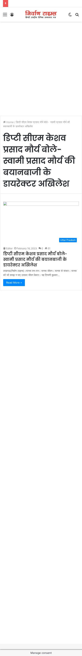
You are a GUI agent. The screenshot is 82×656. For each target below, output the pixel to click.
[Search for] (77, 15)
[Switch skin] (70, 15)
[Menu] (5, 15)
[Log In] (12, 15)
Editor (9, 248)
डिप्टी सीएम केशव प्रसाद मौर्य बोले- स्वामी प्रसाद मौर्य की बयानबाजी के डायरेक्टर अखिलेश (35, 259)
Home (10, 122)
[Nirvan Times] (41, 14)
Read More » (14, 282)
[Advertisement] (41, 67)
